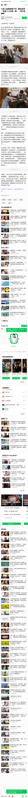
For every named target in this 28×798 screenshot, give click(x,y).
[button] (4, 796)
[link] (9, 796)
